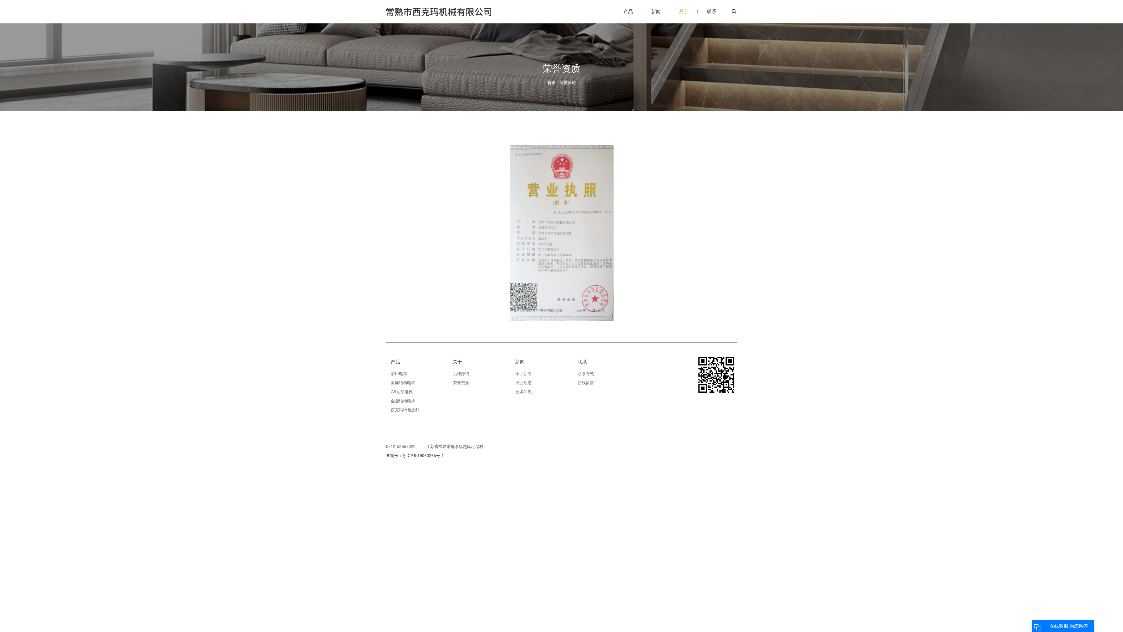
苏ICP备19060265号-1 (423, 455)
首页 (552, 82)
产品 (628, 11)
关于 (683, 11)
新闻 (656, 11)
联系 (711, 11)
